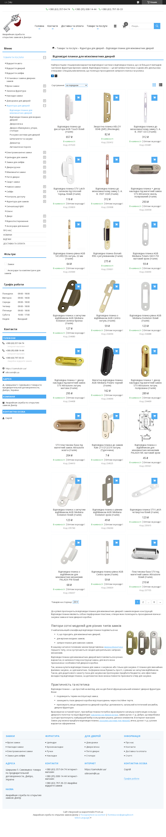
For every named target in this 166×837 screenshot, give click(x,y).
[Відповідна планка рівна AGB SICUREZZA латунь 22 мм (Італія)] (69, 234)
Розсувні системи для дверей (25, 134)
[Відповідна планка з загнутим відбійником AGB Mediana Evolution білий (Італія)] (69, 490)
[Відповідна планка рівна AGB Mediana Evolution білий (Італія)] (145, 296)
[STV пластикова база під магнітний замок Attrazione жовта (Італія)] (69, 426)
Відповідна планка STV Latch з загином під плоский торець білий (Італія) (69, 191)
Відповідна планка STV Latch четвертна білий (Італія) (145, 511)
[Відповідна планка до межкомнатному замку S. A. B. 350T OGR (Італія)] (107, 169)
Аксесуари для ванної (17, 226)
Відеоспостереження (17, 221)
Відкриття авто (14, 63)
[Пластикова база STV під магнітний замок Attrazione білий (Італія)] (145, 552)
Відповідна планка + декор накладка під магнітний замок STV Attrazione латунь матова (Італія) (69, 384)
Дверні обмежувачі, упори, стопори (23, 129)
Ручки (50, 751)
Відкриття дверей (15, 68)
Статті (129, 755)
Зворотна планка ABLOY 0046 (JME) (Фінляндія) (107, 127)
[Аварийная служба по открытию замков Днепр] (12, 23)
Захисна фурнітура (16, 90)
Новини (7, 234)
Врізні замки (12, 85)
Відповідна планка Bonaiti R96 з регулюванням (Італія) (107, 254)
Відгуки (7, 239)
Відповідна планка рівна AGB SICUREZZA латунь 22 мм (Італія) (69, 256)
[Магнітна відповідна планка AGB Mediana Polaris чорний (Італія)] (107, 361)
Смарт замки (13, 181)
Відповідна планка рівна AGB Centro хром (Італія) (107, 573)
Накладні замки (14, 95)
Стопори (90, 755)
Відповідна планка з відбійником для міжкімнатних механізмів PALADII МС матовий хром (145, 449)
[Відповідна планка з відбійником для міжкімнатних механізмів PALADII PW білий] (69, 552)
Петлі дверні (12, 176)
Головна (39, 25)
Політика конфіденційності (120, 814)
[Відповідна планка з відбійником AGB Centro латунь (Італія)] (107, 296)
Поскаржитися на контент (92, 814)
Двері (9, 216)
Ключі (9, 211)
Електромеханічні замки (19, 152)
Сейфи (9, 191)
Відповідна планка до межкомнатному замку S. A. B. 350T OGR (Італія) (107, 191)
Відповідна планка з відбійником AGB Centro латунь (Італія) (107, 318)
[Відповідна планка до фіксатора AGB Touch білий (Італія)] (69, 107)
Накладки (52, 755)
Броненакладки (55, 746)
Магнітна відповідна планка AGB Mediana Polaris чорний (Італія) (107, 383)
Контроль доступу (15, 196)
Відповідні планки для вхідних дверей (25, 118)
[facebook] (52, 76)
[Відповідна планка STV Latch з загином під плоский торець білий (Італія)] (69, 169)
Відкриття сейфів (15, 73)
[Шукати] (157, 26)
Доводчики (92, 742)
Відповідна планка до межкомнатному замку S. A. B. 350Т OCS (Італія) (145, 129)
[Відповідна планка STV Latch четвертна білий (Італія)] (145, 490)
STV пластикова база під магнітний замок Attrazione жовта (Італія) (69, 447)
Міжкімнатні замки (16, 172)
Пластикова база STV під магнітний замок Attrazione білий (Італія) (145, 574)
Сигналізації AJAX (15, 206)
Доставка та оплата (72, 25)
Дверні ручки (13, 167)
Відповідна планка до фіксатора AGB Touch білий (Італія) (69, 129)
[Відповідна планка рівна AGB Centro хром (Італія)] (107, 552)
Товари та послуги (97, 25)
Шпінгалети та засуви (21, 138)
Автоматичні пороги (20, 146)
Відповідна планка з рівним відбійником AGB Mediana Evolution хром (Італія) (107, 512)
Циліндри (51, 742)
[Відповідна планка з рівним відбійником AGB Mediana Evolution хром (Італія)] (107, 490)
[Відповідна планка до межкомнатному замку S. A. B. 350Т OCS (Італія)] (145, 107)
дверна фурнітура (113, 646)
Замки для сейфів (15, 162)
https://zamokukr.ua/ (16, 368)
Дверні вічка (16, 123)
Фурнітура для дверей (92, 48)
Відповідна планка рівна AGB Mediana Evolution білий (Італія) (145, 318)
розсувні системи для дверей (115, 720)
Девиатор (15, 142)
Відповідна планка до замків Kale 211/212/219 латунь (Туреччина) (107, 447)
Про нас (7, 230)
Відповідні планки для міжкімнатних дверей (21, 111)
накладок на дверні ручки (104, 714)
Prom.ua (99, 812)
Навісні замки (13, 186)
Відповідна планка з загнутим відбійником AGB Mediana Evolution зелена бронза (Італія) (69, 319)
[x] (56, 76)
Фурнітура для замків (17, 201)
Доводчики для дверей (18, 100)
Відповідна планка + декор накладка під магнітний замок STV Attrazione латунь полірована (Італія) (145, 384)
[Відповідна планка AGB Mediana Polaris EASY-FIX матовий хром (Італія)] (145, 234)
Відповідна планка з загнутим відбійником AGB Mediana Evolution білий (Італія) (69, 512)
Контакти (52, 25)
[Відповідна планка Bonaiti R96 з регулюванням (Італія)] (107, 234)
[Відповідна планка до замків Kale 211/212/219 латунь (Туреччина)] (107, 426)
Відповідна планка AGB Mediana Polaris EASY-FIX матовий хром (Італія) (145, 256)
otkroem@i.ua (12, 372)
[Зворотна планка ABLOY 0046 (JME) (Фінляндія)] (107, 107)
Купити (78, 98)
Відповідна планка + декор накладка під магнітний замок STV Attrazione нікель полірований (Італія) (145, 192)
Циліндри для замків (16, 157)
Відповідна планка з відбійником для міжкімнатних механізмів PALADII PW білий (69, 575)
